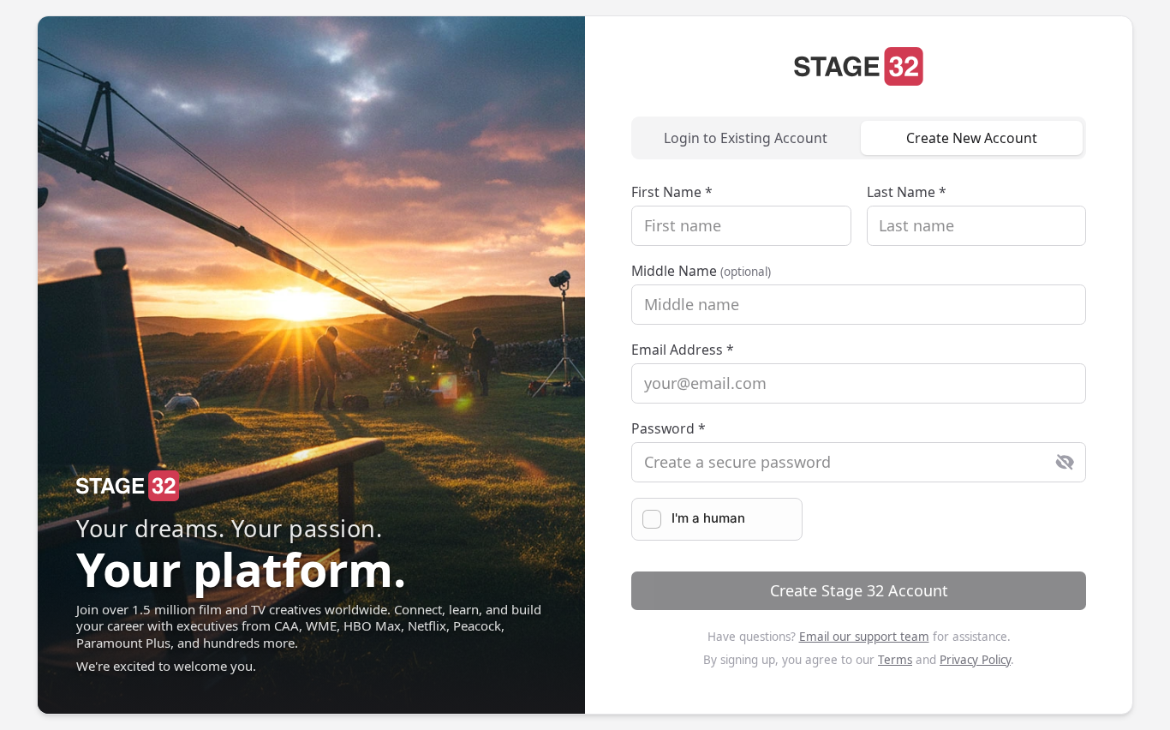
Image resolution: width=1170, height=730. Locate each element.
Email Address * (682, 349)
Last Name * (906, 191)
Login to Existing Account (745, 138)
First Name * (672, 191)
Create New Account (971, 138)
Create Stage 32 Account (859, 590)
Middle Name (701, 270)
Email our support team (864, 636)
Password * (668, 428)
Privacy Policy (975, 659)
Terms (895, 659)
